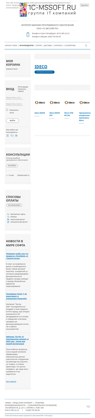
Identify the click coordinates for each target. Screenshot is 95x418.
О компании (70, 45)
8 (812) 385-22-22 (12, 410)
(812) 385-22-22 (63, 33)
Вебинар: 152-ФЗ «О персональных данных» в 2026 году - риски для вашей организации (17, 340)
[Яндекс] (7, 135)
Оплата (39, 45)
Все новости (11, 381)
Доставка (48, 45)
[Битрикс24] (16, 135)
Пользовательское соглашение (42, 405)
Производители (26, 45)
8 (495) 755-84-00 (33, 410)
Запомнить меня (14, 111)
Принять (84, 5)
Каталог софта (11, 45)
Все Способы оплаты (14, 205)
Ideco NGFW (40, 113)
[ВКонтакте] (11, 135)
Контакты (58, 45)
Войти (12, 120)
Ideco (41, 66)
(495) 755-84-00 (54, 37)
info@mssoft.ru (23, 175)
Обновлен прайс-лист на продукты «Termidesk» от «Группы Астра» (17, 256)
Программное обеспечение (45, 72)
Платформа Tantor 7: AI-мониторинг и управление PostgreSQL (16, 296)
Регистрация (23, 87)
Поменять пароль (22, 90)
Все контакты (12, 165)
